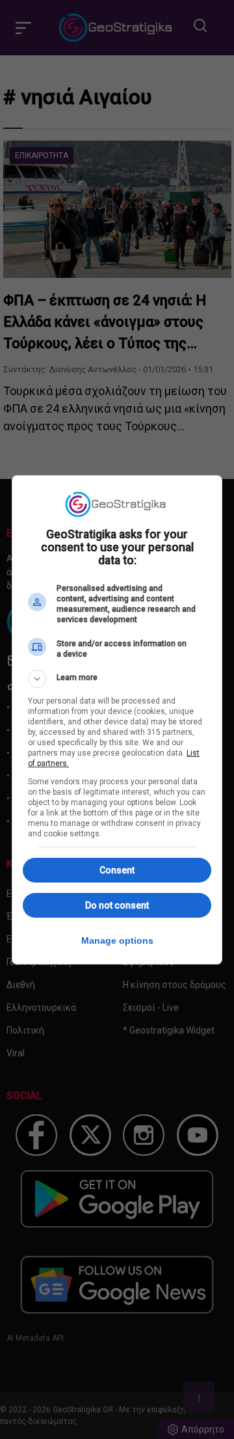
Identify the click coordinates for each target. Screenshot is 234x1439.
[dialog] (117, 720)
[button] (117, 679)
